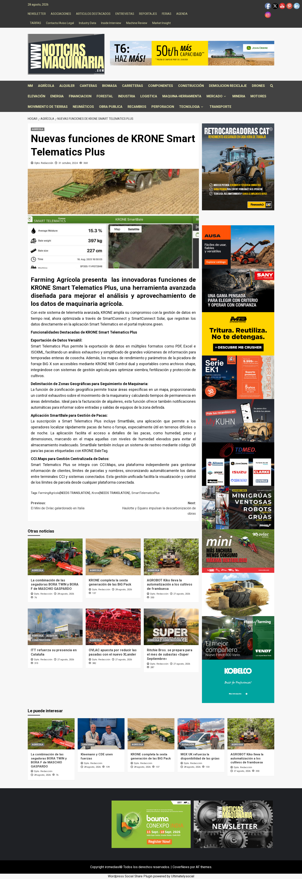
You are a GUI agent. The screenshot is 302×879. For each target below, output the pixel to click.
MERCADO (214, 96)
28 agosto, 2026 (65, 594)
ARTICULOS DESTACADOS (93, 13)
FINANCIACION (80, 96)
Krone (95, 493)
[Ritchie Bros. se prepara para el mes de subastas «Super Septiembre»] (171, 627)
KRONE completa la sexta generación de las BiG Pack (110, 582)
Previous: (57, 505)
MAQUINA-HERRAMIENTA (181, 96)
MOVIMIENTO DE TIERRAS (48, 107)
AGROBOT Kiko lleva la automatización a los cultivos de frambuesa (169, 584)
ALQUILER (67, 86)
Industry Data (87, 23)
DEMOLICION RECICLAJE (228, 86)
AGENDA (182, 13)
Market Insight (161, 23)
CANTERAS (88, 86)
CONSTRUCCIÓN (191, 86)
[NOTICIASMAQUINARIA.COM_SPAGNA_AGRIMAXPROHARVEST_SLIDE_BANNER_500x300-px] (238, 594)
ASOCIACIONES (61, 13)
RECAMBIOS (137, 107)
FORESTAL (105, 96)
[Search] (271, 86)
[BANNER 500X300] (233, 824)
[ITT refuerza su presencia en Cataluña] (55, 627)
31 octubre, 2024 (68, 163)
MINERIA (238, 96)
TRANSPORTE (220, 107)
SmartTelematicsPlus (145, 493)
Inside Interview (111, 23)
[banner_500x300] (238, 377)
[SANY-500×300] (238, 290)
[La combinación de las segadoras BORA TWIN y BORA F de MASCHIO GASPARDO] (55, 556)
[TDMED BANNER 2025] (238, 464)
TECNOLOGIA (189, 107)
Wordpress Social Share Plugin (130, 876)
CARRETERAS (132, 86)
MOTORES (258, 96)
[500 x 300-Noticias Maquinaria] (151, 824)
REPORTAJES (148, 13)
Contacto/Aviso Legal (60, 23)
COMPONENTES (160, 86)
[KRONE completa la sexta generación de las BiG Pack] (113, 556)
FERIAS (166, 13)
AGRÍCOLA (46, 86)
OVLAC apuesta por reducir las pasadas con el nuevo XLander (113, 652)
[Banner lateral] (238, 420)
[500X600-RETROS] (238, 167)
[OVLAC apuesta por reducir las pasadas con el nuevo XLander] (113, 627)
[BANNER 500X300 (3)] (238, 507)
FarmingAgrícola (49, 493)
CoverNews (181, 867)
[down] (224, 96)
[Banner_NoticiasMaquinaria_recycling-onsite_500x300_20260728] (238, 334)
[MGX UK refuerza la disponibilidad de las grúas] (201, 733)
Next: (159, 508)
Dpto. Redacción (44, 163)
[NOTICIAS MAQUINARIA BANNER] (238, 551)
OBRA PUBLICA (110, 107)
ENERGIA (57, 96)
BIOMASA (109, 86)
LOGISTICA (148, 96)
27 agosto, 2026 (181, 594)
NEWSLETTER (37, 13)
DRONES (258, 86)
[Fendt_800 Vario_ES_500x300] (238, 638)
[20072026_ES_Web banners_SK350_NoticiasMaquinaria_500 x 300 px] (238, 681)
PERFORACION (162, 107)
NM (30, 86)
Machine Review (136, 23)
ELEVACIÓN (36, 96)
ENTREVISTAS (124, 13)
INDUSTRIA (126, 96)
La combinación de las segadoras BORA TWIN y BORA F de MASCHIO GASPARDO (54, 584)
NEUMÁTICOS (83, 107)
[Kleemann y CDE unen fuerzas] (101, 733)
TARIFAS (35, 23)
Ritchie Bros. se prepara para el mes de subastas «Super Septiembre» (169, 654)
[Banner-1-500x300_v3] (238, 247)
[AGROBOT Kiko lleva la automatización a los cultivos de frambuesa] (171, 556)
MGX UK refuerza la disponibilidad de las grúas (200, 756)
